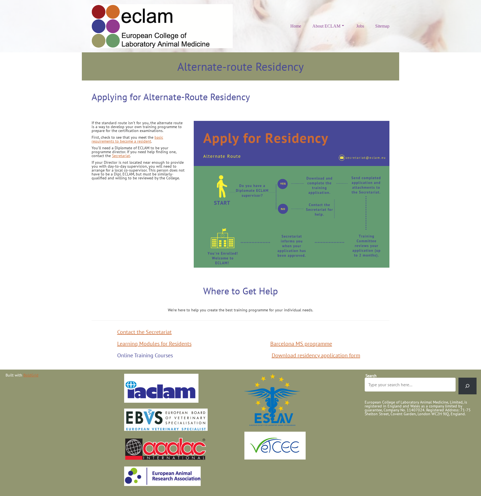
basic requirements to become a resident (127, 139)
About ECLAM (326, 26)
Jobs (360, 26)
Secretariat (121, 155)
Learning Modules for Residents (154, 343)
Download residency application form (316, 355)
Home (295, 26)
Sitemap (382, 26)
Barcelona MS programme (301, 343)
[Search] (467, 386)
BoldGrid (30, 375)
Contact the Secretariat (144, 332)
